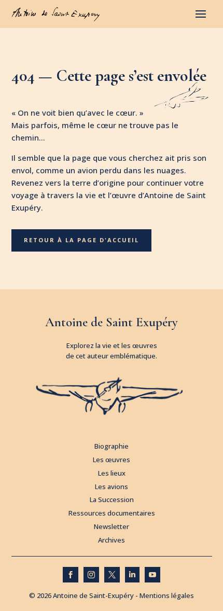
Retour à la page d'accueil (81, 240)
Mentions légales (167, 595)
